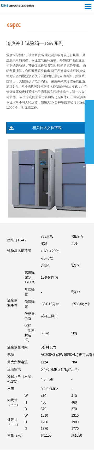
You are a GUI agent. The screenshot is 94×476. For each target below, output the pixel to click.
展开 (89, 131)
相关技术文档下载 (47, 128)
